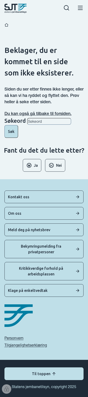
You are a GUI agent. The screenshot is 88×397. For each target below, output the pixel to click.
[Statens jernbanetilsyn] (15, 8)
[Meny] (80, 8)
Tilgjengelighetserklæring (25, 345)
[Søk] (66, 8)
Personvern (13, 338)
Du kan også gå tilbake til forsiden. (38, 113)
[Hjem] (6, 25)
